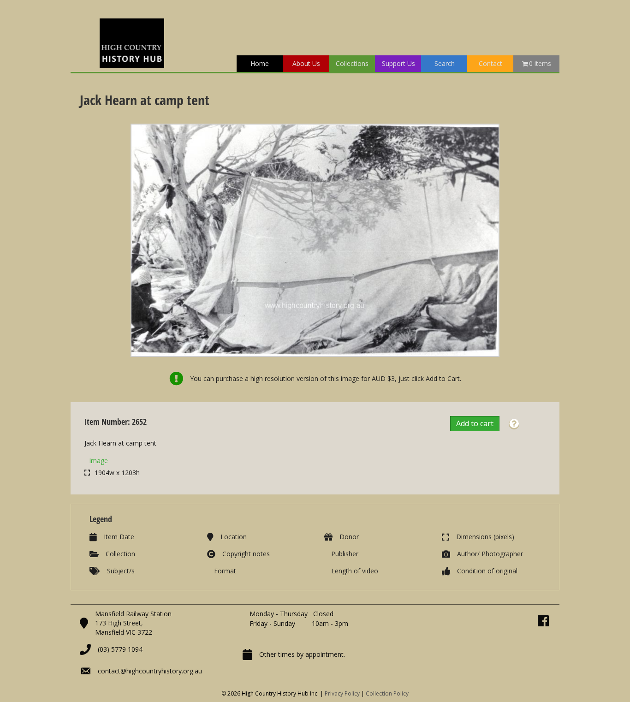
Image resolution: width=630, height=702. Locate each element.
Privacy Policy (342, 693)
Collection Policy (387, 693)
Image (98, 460)
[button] (514, 424)
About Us (306, 63)
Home (259, 63)
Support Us (398, 63)
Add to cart (474, 423)
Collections (352, 63)
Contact (490, 63)
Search (444, 63)
